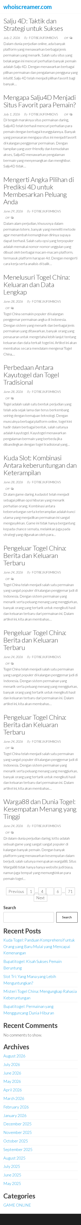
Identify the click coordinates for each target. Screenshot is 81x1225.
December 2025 (17, 1123)
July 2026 (11, 1064)
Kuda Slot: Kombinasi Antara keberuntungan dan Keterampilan (40, 465)
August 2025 (14, 1157)
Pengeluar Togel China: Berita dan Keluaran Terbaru (34, 555)
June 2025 (12, 1174)
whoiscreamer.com (27, 6)
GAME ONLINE (17, 1205)
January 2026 (15, 1115)
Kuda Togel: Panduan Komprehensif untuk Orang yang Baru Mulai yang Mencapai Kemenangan (39, 946)
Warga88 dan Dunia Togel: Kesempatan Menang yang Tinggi (39, 808)
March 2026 (13, 1098)
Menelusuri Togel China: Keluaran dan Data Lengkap (36, 284)
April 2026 (12, 1089)
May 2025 (12, 1183)
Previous (16, 891)
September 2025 (17, 1149)
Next (40, 897)
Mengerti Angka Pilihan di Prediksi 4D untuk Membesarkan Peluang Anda (38, 190)
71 (70, 891)
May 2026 (12, 1081)
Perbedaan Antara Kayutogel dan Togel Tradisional (31, 374)
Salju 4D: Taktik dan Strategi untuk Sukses (33, 24)
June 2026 (12, 1072)
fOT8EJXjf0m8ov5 (44, 38)
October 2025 (15, 1140)
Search (9, 907)
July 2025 (11, 1166)
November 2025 (17, 1132)
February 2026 (16, 1106)
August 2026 (14, 1055)
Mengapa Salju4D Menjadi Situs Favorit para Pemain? (39, 101)
